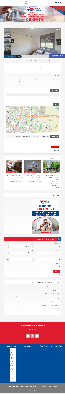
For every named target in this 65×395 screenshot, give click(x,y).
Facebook (44, 136)
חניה (20, 79)
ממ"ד (20, 82)
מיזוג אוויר (37, 82)
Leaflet (45, 132)
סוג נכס (31, 250)
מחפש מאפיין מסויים (54, 275)
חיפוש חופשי (57, 243)
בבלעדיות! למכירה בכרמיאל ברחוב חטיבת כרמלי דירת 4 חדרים (53, 177)
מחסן (56, 82)
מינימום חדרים (56, 257)
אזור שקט (55, 79)
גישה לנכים (36, 79)
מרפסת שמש (18, 84)
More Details (56, 185)
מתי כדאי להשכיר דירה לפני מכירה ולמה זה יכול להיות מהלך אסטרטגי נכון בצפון (10, 361)
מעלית (56, 84)
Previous (12, 41)
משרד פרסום (32, 390)
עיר (32, 243)
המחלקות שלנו (43, 346)
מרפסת (37, 84)
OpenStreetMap (51, 132)
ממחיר (31, 257)
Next (59, 41)
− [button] (8, 110)
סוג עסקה (58, 250)
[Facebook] (37, 336)
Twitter (35, 136)
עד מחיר (58, 263)
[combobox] (19, 246)
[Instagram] (32, 336)
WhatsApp (25, 136)
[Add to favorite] (59, 30)
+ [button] (8, 108)
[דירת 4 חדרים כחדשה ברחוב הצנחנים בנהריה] (32, 117)
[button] (26, 3)
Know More (55, 147)
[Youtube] (28, 336)
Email (16, 136)
